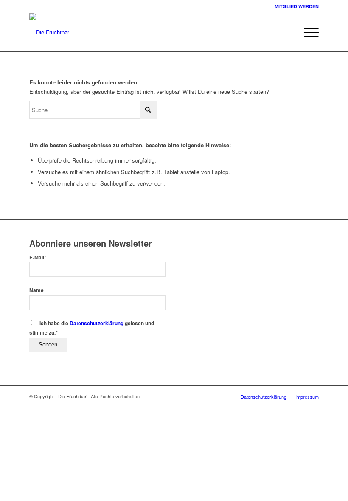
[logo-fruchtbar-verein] (49, 32)
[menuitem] (307, 32)
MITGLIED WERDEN (297, 6)
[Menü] (307, 32)
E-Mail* (37, 257)
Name (36, 290)
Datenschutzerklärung (96, 323)
